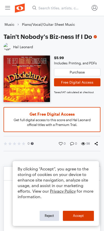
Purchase (77, 72)
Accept (78, 216)
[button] (32, 143)
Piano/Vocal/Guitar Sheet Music (48, 24)
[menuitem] (7, 8)
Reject (49, 216)
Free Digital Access (77, 82)
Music (9, 24)
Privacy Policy (63, 191)
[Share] (97, 143)
